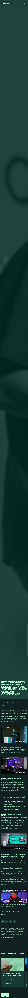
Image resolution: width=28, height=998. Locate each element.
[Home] (7, 3)
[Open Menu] (24, 3)
